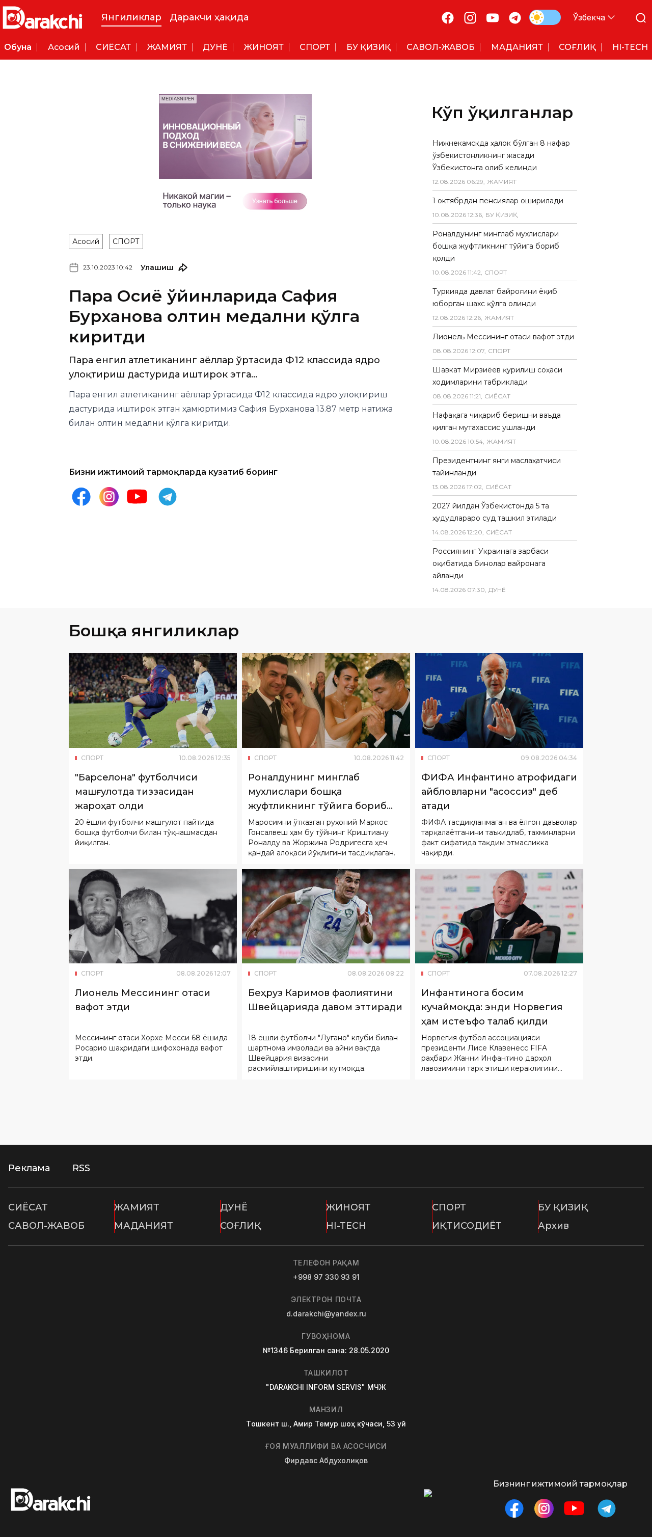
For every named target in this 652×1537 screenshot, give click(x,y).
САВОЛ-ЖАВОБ (46, 1225)
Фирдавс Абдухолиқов (326, 1460)
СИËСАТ (28, 1207)
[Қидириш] (641, 17)
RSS (81, 1168)
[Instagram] (470, 17)
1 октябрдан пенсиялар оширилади (497, 200)
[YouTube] (492, 17)
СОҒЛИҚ (240, 1225)
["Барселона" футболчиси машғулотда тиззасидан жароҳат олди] (153, 700)
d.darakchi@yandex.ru (326, 1313)
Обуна (18, 47)
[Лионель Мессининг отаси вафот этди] (153, 916)
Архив (553, 1225)
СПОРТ (126, 241)
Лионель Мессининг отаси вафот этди (503, 336)
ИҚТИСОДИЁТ (467, 1225)
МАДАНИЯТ (143, 1225)
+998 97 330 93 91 (326, 1277)
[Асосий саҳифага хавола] (42, 17)
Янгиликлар (131, 17)
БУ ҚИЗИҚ (563, 1207)
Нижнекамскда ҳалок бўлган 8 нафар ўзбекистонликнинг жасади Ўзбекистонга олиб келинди (501, 155)
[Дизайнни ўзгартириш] (545, 17)
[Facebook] (448, 17)
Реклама (29, 1168)
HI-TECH (346, 1225)
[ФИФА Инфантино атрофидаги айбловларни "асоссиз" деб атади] (499, 700)
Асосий (85, 241)
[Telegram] (515, 17)
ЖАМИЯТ (136, 1207)
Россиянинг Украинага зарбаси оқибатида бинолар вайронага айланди (490, 563)
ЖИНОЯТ (348, 1207)
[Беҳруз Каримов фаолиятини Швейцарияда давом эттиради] (326, 916)
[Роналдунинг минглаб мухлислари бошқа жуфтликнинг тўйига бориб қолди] (326, 700)
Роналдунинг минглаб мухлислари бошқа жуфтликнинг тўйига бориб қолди (495, 246)
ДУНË (234, 1207)
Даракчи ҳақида (209, 17)
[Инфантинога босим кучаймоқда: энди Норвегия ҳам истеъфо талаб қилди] (499, 916)
